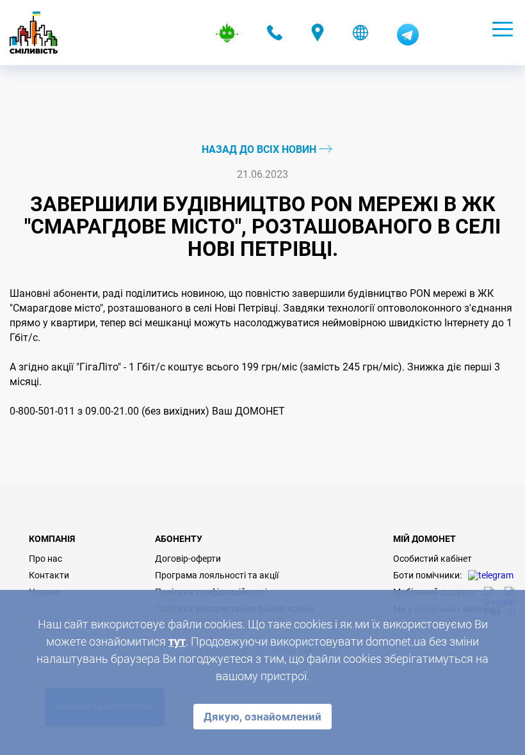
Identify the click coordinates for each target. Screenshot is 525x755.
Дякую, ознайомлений (262, 716)
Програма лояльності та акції (217, 575)
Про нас (45, 558)
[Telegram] (408, 42)
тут (177, 641)
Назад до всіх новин (260, 149)
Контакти (49, 575)
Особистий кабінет (432, 558)
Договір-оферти (188, 558)
